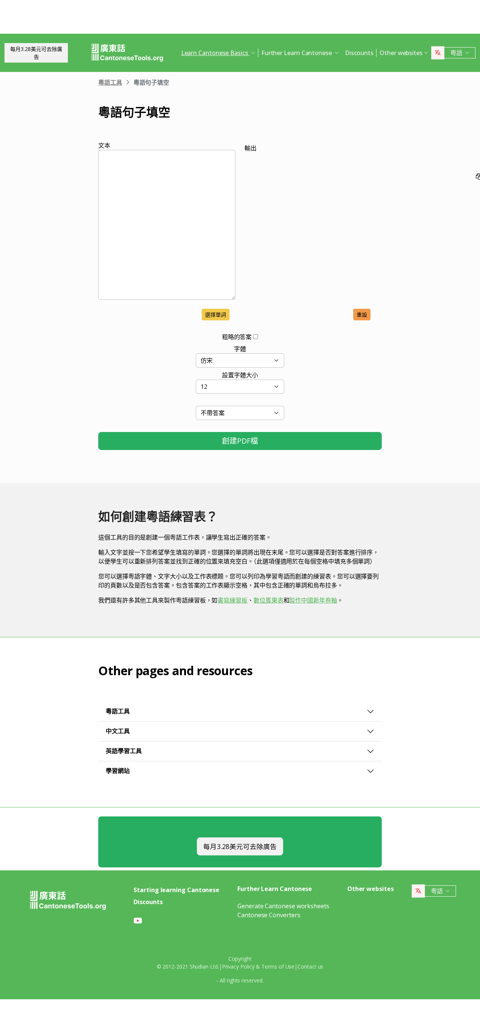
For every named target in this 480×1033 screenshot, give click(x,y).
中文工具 (118, 731)
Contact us (310, 966)
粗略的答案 (237, 337)
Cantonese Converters (268, 915)
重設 (362, 314)
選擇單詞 (215, 314)
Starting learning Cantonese (176, 890)
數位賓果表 (269, 600)
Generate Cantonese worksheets (283, 906)
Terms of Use (277, 966)
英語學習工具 (124, 751)
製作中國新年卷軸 (313, 600)
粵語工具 (110, 82)
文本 (104, 145)
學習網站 (118, 771)
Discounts (359, 53)
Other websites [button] (401, 53)
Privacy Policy (238, 966)
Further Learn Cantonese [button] (297, 53)
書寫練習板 (233, 600)
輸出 (250, 148)
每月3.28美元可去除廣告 (36, 52)
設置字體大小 (240, 375)
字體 (240, 349)
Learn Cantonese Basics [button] (215, 53)
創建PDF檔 (240, 441)
